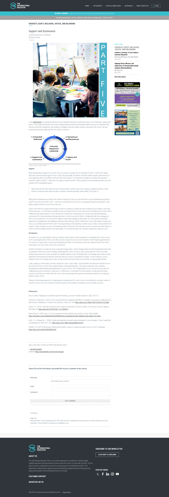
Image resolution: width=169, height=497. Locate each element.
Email (32, 386)
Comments (34, 392)
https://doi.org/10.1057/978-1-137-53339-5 (53, 309)
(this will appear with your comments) (60, 381)
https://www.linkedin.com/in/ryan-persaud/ (49, 352)
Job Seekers (97, 6)
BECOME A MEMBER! (61, 13)
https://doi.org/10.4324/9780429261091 (42, 330)
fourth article (37, 122)
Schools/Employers (113, 6)
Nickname (33, 378)
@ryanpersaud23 (36, 349)
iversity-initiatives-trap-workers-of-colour (87, 316)
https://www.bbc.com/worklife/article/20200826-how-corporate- (50, 316)
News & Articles (143, 6)
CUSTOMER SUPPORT (37, 476)
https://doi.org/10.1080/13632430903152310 (67, 323)
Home (87, 6)
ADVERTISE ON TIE (36, 482)
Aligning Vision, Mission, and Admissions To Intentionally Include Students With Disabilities (126, 66)
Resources (129, 6)
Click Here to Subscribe (107, 455)
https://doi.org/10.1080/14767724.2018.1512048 (92, 302)
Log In (157, 6)
